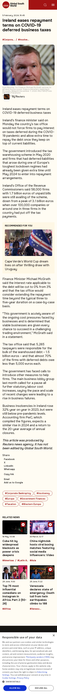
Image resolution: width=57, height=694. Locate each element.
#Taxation (10, 504)
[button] (28, 681)
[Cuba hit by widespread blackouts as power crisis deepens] (14, 541)
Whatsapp (9, 469)
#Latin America (23, 560)
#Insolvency (24, 40)
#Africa (6, 609)
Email (7, 479)
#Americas (8, 560)
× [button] (53, 635)
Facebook (9, 459)
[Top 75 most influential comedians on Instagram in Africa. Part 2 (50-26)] (14, 587)
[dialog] (28, 663)
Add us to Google (13, 482)
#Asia (33, 560)
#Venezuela (36, 609)
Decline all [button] (41, 688)
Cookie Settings (9, 678)
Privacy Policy (23, 678)
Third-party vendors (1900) (38, 657)
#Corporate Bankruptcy (8, 40)
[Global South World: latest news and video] (14, 5)
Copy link (9, 474)
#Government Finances (32, 498)
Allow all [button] (15, 688)
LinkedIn (8, 466)
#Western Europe (31, 504)
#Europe (9, 498)
